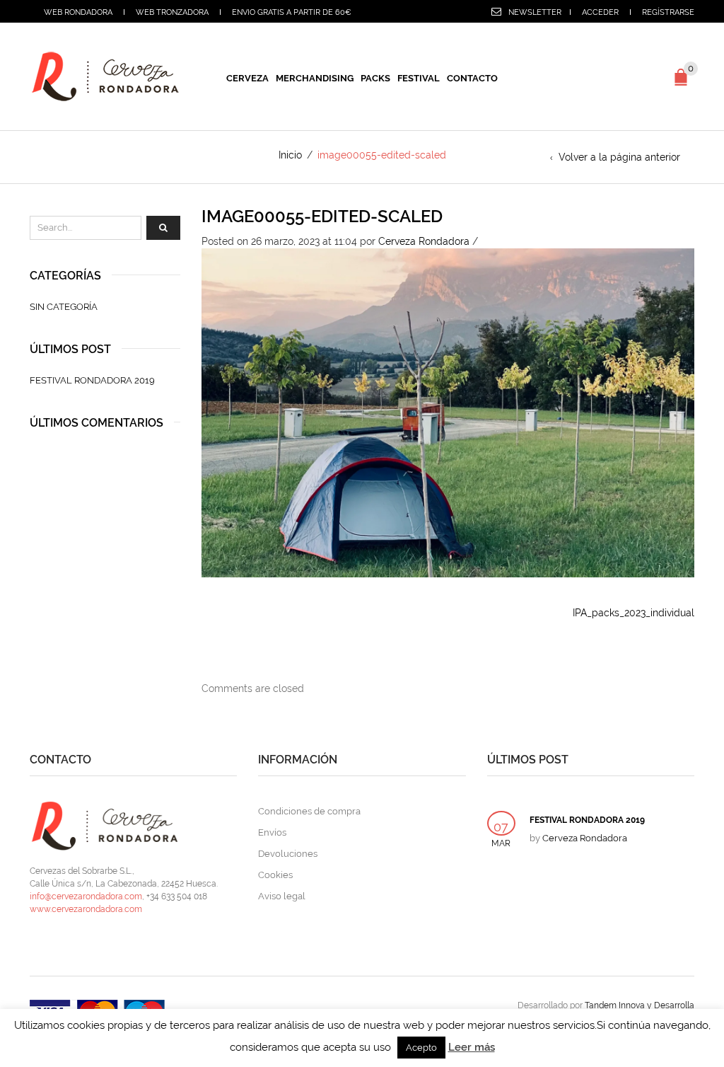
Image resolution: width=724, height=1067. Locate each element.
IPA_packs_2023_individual (633, 612)
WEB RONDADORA (78, 12)
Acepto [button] (421, 1047)
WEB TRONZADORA (172, 12)
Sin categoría (64, 306)
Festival (418, 78)
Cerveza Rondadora (423, 241)
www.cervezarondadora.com (86, 909)
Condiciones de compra (309, 811)
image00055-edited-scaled (322, 216)
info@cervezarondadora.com (86, 896)
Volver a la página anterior (619, 157)
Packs (375, 78)
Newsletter (534, 12)
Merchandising (315, 78)
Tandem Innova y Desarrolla (639, 1005)
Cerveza (247, 78)
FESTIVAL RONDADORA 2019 (92, 380)
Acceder (600, 12)
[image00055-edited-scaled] (448, 411)
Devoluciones (287, 853)
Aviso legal (281, 896)
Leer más (471, 1047)
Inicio (290, 155)
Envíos (272, 832)
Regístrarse (668, 12)
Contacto (472, 78)
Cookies (275, 875)
